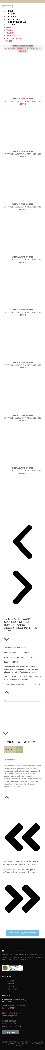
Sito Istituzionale (17, 22)
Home (11, 11)
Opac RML (11, 986)
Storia (11, 14)
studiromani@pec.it (9, 1016)
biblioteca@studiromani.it (30, 771)
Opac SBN (10, 984)
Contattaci (14, 19)
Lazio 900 (10, 981)
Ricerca (12, 17)
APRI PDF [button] (10, 749)
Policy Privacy (12, 989)
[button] (22, 542)
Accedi (11, 25)
